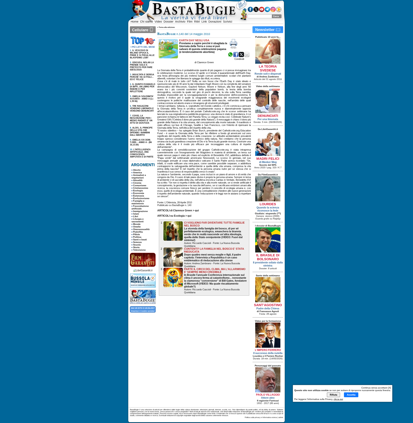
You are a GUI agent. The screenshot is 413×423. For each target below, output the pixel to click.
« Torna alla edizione (166, 27)
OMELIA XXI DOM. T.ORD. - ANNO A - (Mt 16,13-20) (141, 142)
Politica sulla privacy (253, 417)
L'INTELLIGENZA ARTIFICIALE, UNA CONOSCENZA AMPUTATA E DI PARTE (141, 153)
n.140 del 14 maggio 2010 (183, 34)
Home (134, 21)
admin (280, 417)
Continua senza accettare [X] (376, 387)
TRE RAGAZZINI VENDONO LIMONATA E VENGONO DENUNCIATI (142, 108)
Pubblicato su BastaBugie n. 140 (174, 205)
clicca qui (338, 399)
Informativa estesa (269, 417)
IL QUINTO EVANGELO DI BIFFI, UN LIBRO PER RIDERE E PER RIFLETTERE (142, 88)
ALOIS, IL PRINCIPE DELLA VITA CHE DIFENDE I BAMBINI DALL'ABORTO (141, 131)
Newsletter (265, 29)
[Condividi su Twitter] (241, 56)
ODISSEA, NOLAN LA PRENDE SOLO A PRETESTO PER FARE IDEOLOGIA (142, 66)
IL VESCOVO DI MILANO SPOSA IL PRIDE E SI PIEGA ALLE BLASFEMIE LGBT (142, 54)
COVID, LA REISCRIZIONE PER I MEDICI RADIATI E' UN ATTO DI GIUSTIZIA (141, 119)
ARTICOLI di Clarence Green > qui (178, 210)
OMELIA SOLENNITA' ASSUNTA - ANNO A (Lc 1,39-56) (142, 98)
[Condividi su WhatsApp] (230, 56)
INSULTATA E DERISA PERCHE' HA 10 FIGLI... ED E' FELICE (142, 77)
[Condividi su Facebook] (235, 56)
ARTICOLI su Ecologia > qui (174, 215)
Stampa (233, 48)
